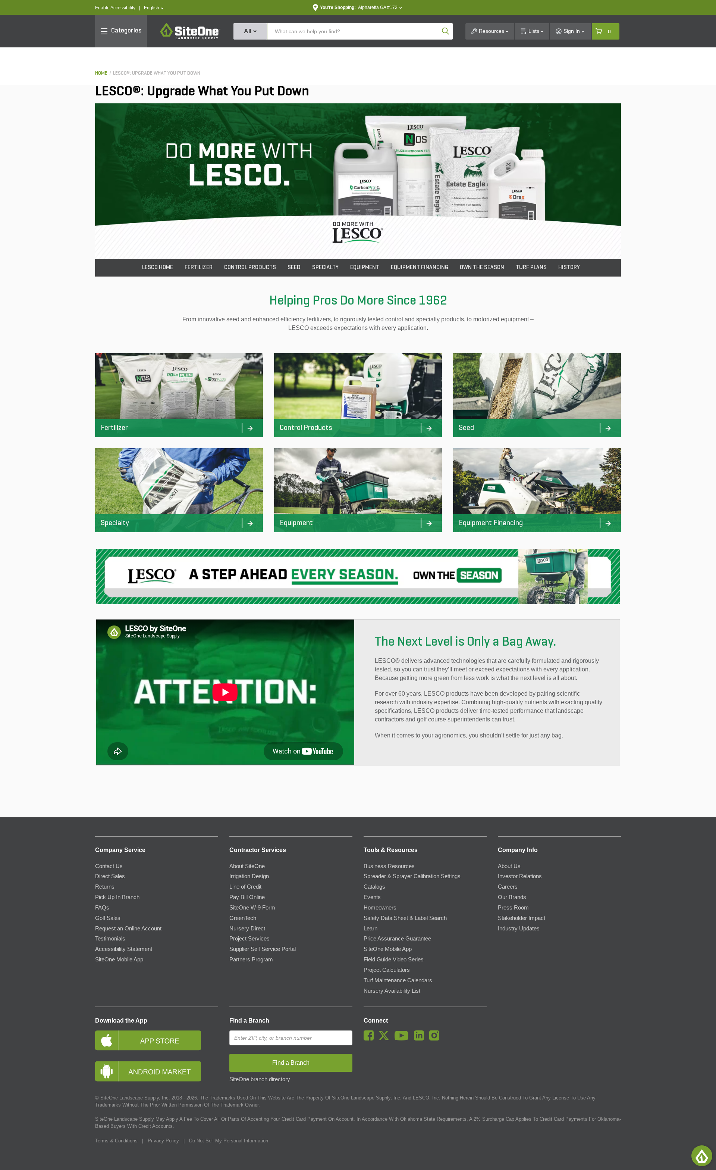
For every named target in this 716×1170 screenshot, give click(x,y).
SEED (294, 268)
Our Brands (512, 897)
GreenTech (242, 918)
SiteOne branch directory (259, 1079)
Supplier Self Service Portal (262, 949)
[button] (154, 8)
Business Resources (389, 866)
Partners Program (251, 959)
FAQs (102, 908)
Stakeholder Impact (521, 918)
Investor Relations (520, 876)
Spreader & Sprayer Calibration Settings (412, 876)
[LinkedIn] (421, 1039)
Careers (508, 887)
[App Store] (156, 1040)
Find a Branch (249, 1020)
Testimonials (110, 939)
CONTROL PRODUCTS (250, 268)
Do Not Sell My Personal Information (228, 1141)
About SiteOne (247, 866)
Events (372, 897)
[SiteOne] (190, 38)
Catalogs (374, 887)
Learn (370, 929)
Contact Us (109, 866)
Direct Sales (110, 876)
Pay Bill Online (247, 897)
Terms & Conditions (116, 1141)
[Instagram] (436, 1039)
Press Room (513, 908)
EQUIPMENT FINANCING (419, 268)
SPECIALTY (325, 268)
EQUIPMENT (364, 268)
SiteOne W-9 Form (252, 908)
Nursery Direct (247, 929)
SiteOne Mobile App (119, 959)
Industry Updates (519, 929)
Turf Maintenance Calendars (398, 980)
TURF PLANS (531, 268)
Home (101, 73)
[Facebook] (370, 1039)
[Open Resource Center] (701, 1155)
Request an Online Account (128, 929)
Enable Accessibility (115, 7)
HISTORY (569, 268)
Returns (104, 887)
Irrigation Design (249, 876)
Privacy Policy (163, 1141)
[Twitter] (386, 1039)
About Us (509, 866)
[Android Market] (156, 1071)
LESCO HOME (157, 268)
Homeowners (380, 908)
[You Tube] (403, 1039)
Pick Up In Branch (117, 897)
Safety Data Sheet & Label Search (405, 918)
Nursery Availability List (392, 991)
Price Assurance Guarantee (397, 939)
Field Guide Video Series (394, 959)
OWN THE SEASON (482, 268)
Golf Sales (107, 918)
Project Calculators (387, 970)
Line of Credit (245, 887)
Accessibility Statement (123, 949)
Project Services (249, 939)
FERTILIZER (199, 268)
